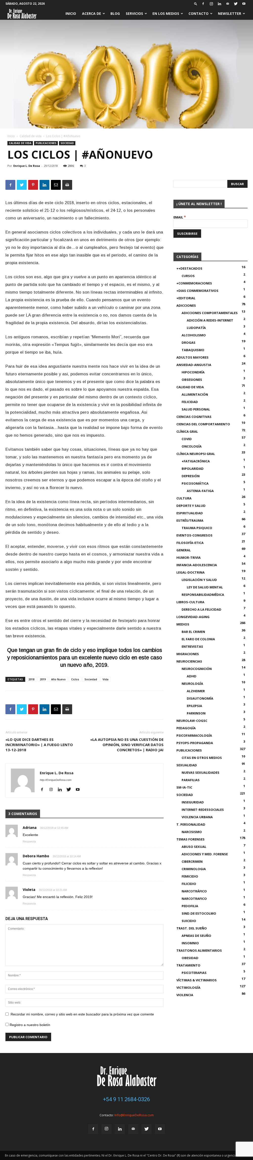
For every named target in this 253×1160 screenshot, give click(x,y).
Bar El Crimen (193, 631)
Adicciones (186, 305)
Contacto (199, 13)
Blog (115, 13)
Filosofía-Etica (190, 542)
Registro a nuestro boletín (29, 1025)
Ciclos (75, 679)
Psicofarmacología (194, 735)
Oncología (192, 446)
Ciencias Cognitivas (193, 416)
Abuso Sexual (194, 846)
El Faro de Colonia (198, 639)
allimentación (195, 394)
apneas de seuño (196, 935)
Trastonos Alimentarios (199, 950)
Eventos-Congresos (194, 535)
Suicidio (189, 921)
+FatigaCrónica (196, 461)
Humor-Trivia (188, 557)
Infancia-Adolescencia (196, 565)
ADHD (191, 676)
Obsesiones (192, 379)
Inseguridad (193, 802)
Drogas (188, 342)
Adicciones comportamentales (210, 313)
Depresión (191, 476)
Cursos (188, 276)
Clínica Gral (187, 431)
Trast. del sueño (191, 928)
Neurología (192, 683)
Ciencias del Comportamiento (203, 424)
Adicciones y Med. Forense (205, 854)
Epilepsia (194, 706)
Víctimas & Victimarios (196, 980)
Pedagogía (186, 728)
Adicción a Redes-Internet (210, 320)
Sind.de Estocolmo (199, 913)
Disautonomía (200, 698)
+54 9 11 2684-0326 (126, 1099)
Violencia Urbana (197, 817)
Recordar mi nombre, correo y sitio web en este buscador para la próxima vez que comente (82, 1014)
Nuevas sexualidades (200, 772)
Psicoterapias (194, 972)
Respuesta (29, 841)
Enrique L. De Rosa (26, 166)
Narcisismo (192, 832)
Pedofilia (190, 906)
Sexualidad (186, 765)
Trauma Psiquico (197, 528)
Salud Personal (196, 409)
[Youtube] (244, 3)
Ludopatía (196, 327)
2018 (31, 679)
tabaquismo (193, 350)
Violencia (184, 995)
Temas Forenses (190, 839)
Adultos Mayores (192, 357)
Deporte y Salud (191, 505)
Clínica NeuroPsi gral (195, 453)
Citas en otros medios (202, 757)
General (183, 550)
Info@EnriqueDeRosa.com (134, 1115)
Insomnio (190, 943)
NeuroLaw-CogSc (191, 720)
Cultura (183, 498)
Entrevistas (192, 646)
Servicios (134, 13)
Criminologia (194, 869)
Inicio (70, 13)
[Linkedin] (219, 3)
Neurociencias (189, 661)
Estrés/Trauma (189, 520)
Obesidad (190, 958)
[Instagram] (211, 3)
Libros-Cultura (190, 602)
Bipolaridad (193, 468)
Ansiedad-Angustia (193, 365)
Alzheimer (196, 691)
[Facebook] (203, 3)
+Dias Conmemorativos (197, 290)
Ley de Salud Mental (205, 587)
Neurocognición (197, 668)
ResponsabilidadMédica (203, 594)
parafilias (191, 780)
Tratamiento (188, 965)
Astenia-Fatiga (200, 491)
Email (179, 217)
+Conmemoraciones (194, 283)
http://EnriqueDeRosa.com (55, 779)
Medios (182, 624)
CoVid (187, 439)
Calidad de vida (31, 136)
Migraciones (187, 654)
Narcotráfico (194, 891)
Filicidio (189, 883)
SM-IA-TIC (184, 787)
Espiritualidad (189, 513)
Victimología (188, 987)
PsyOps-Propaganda (194, 743)
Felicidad (190, 402)
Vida (105, 679)
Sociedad (67, 143)
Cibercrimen (192, 861)
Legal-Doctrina (190, 572)
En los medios (165, 13)
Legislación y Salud (199, 580)
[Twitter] (235, 3)
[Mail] (227, 3)
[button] (195, 3)
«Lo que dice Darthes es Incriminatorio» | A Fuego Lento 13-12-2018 (39, 744)
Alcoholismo (194, 335)
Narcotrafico (194, 898)
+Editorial (185, 298)
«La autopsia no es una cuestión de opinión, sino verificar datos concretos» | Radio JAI (127, 744)
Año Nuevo (58, 679)
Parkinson (196, 713)
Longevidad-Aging (193, 617)
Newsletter (229, 13)
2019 (43, 679)
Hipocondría (193, 372)
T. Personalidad (190, 824)
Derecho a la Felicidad (201, 609)
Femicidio (190, 876)
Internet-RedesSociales (203, 809)
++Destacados (189, 268)
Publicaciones (46, 143)
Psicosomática (195, 483)
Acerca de (91, 13)
